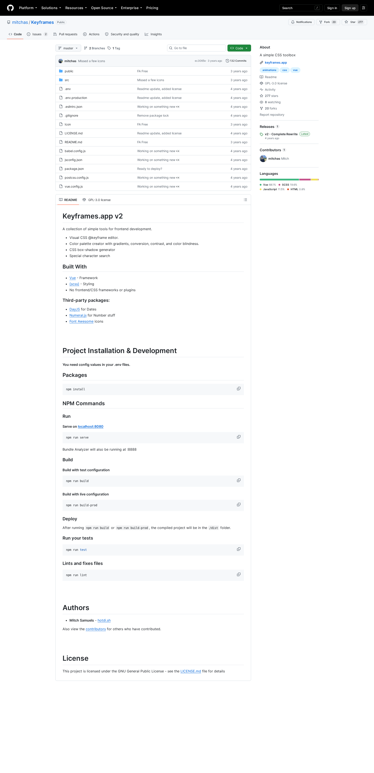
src (67, 80)
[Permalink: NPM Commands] (59, 403)
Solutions (49, 8)
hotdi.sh (104, 620)
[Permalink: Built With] (59, 267)
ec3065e (200, 60)
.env (68, 89)
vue (295, 70)
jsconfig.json (73, 160)
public (69, 71)
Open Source (102, 8)
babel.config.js (75, 151)
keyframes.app (276, 62)
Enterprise (130, 8)
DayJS (74, 309)
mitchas (20, 22)
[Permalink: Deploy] (59, 519)
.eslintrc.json (73, 106)
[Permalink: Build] (59, 460)
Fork (330, 22)
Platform (26, 8)
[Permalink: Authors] (59, 608)
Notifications (304, 22)
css (284, 70)
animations (269, 70)
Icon (68, 124)
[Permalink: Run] (59, 416)
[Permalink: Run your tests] (59, 538)
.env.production (76, 98)
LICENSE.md (74, 133)
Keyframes (42, 22)
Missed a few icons (91, 61)
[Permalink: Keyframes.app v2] (59, 216)
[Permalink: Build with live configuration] (59, 494)
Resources (74, 8)
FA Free (142, 71)
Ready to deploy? (149, 168)
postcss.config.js (77, 177)
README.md (73, 142)
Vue (72, 278)
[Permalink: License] (59, 659)
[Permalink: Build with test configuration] (59, 470)
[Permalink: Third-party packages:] (59, 300)
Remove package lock (153, 115)
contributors (96, 629)
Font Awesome (81, 321)
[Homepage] (10, 7)
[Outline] (245, 199)
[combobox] (198, 48)
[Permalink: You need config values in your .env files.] (59, 365)
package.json (74, 168)
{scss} (74, 284)
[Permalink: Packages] (59, 375)
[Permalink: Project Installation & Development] (59, 351)
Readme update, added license (159, 89)
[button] (239, 389)
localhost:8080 (90, 426)
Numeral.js (78, 315)
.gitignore (71, 115)
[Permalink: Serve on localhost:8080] (59, 426)
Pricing (152, 8)
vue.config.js (74, 186)
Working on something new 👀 (158, 106)
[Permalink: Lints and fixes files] (59, 563)
